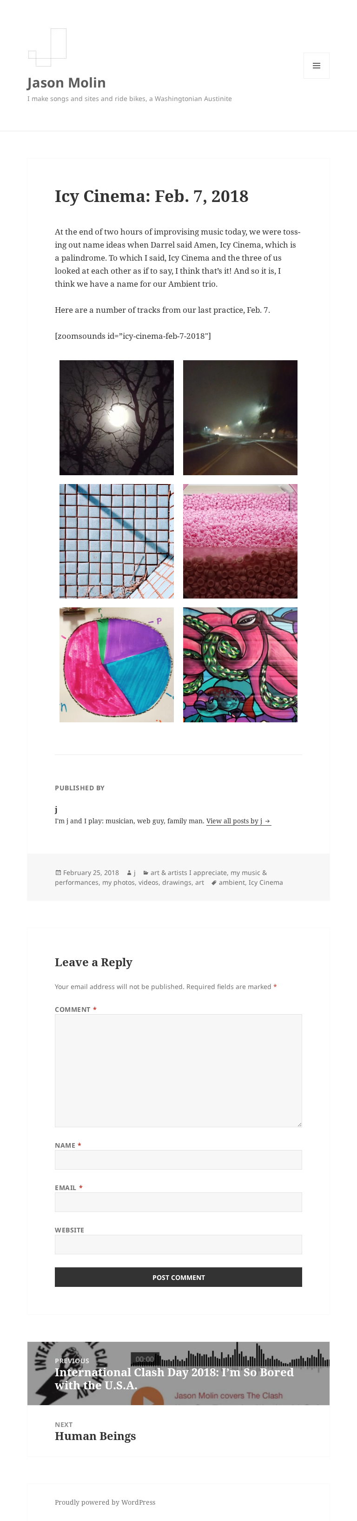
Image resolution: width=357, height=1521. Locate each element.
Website (70, 1229)
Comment (76, 1009)
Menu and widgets (317, 78)
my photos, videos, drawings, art (153, 882)
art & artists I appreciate (189, 872)
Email (69, 1187)
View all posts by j (235, 820)
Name (68, 1145)
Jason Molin (66, 82)
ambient (232, 882)
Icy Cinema (266, 882)
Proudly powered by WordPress (105, 1502)
